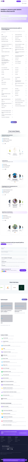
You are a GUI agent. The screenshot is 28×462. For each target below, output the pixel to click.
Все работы (9, 441)
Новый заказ (9, 438)
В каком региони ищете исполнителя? (5, 254)
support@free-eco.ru (10, 447)
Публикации (4, 299)
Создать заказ (13, 122)
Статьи (9, 442)
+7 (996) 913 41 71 (9, 448)
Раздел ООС (24, 18)
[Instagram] (11, 449)
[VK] (7, 449)
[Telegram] (8, 449)
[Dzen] (9, 449)
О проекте (2, 438)
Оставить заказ (23, 270)
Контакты (16, 441)
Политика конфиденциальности (14, 460)
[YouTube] (12, 449)
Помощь (16, 438)
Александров (24, 3)
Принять (23, 460)
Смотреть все (24, 299)
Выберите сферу (3, 247)
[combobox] (14, 248)
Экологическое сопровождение (17, 18)
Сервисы (2, 441)
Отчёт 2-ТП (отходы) (4, 18)
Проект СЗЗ (10, 18)
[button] (25, 248)
